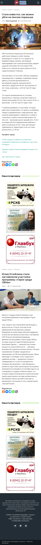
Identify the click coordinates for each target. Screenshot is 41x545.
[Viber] (16, 164)
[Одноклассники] (26, 526)
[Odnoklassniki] (3, 164)
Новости (10, 10)
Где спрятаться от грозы (11, 157)
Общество (17, 10)
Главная (4, 10)
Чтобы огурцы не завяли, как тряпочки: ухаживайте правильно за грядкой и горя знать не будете (19, 141)
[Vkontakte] (6, 164)
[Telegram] (10, 164)
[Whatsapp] (13, 164)
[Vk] (15, 526)
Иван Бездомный (11, 21)
